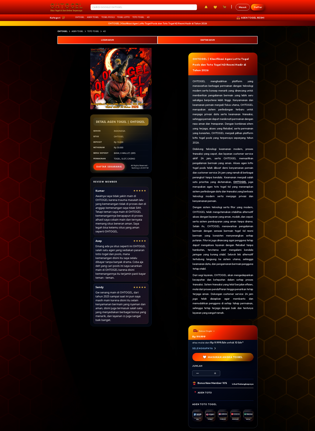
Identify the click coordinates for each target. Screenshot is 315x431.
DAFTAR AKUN (207, 40)
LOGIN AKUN (107, 40)
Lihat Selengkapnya (242, 384)
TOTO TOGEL (138, 17)
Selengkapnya (202, 348)
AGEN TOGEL (93, 17)
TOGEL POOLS (108, 17)
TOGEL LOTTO (123, 17)
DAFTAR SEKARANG (109, 166)
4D (148, 17)
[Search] (193, 7)
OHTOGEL (79, 17)
